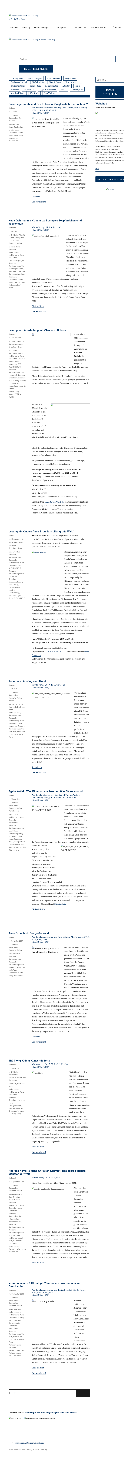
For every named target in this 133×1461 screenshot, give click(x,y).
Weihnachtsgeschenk (17, 1350)
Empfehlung (13, 831)
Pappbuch (18, 839)
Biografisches (70, 78)
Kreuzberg (15, 380)
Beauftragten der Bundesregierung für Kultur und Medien (51, 1412)
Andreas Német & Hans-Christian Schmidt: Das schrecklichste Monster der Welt (47, 1172)
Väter (11, 287)
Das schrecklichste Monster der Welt (15, 1219)
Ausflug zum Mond (16, 704)
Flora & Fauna (55, 82)
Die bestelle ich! (38, 909)
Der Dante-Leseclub (19, 82)
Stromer (11, 394)
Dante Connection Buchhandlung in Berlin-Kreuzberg (28, 1449)
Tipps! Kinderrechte (47, 89)
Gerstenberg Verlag (16, 833)
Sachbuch (12, 1347)
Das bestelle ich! (39, 1151)
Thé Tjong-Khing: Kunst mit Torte (29, 1060)
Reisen (77, 85)
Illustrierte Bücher (18, 85)
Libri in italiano (80, 27)
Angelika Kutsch (15, 124)
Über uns (117, 27)
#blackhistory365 (35, 78)
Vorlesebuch (13, 140)
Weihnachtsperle (15, 1353)
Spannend (15, 89)
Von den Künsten (18, 93)
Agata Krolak (13, 814)
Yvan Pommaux (15, 1355)
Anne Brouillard (14, 552)
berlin (20, 353)
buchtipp (21, 1317)
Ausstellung (13, 353)
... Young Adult (17, 78)
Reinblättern (37, 767)
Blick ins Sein (60, 903)
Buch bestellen (36, 69)
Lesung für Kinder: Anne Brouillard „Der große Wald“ (42, 531)
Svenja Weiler (19, 841)
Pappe (11, 841)
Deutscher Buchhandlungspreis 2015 (16, 1232)
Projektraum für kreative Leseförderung (14, 590)
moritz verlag (13, 584)
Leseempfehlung (15, 1246)
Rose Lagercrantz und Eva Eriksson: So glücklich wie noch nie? (48, 104)
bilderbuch (12, 249)
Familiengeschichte (16, 268)
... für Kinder (13, 115)
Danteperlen (61, 27)
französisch (13, 576)
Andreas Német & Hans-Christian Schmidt (15, 1197)
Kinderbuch (13, 132)
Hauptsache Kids (99, 27)
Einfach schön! (38, 82)
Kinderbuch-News (15, 347)
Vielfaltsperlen (77, 89)
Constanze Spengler (16, 260)
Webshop (26, 27)
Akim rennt (13, 350)
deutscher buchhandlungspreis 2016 (16, 1238)
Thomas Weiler (14, 844)
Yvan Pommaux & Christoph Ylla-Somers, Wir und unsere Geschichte (44, 1284)
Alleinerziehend (14, 246)
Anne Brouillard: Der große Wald (29, 933)
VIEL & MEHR (19, 598)
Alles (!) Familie (53, 78)
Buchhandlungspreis (16, 964)
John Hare (12, 731)
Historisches (70, 82)
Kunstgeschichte (15, 1105)
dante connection (15, 967)
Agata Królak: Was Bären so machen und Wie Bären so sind (46, 791)
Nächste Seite (86, 1396)
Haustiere (12, 271)
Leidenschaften (51, 85)
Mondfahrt (21, 731)
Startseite (13, 27)
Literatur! (66, 85)
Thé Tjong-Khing (15, 1113)
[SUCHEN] (122, 80)
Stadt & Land (29, 89)
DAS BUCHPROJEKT (54, 501)
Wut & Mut (34, 93)
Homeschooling (14, 274)
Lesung (20, 582)
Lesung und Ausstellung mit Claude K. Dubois (37, 330)
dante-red (12, 1178)
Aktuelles (12, 341)
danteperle (12, 1097)
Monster (12, 1249)
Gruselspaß (17, 1240)
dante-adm (12, 108)
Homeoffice (21, 271)
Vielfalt (63, 89)
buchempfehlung (15, 252)
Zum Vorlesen (49, 93)
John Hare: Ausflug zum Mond (27, 681)
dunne (11, 127)
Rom (16, 135)
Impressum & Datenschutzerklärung (29, 1442)
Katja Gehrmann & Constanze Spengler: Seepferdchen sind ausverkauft (45, 221)
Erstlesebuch (19, 127)
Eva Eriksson (14, 130)
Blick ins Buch (38, 306)
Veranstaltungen (41, 27)
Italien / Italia (35, 85)
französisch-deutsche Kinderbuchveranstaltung (17, 378)
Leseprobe (36, 196)
